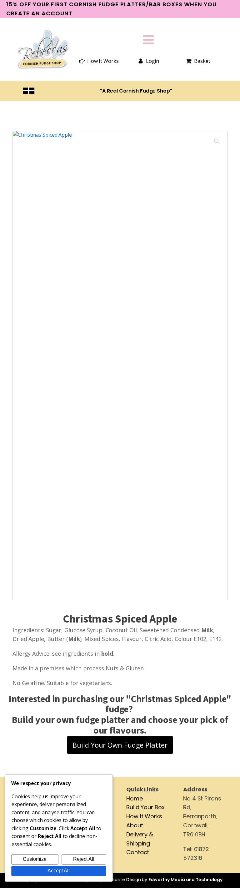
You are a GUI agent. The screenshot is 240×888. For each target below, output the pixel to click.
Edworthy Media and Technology (185, 879)
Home (134, 798)
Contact (137, 852)
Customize (35, 859)
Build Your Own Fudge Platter (119, 744)
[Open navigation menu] (148, 40)
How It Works (144, 816)
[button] (99, 61)
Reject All (83, 859)
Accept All (59, 870)
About (134, 825)
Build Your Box (145, 807)
